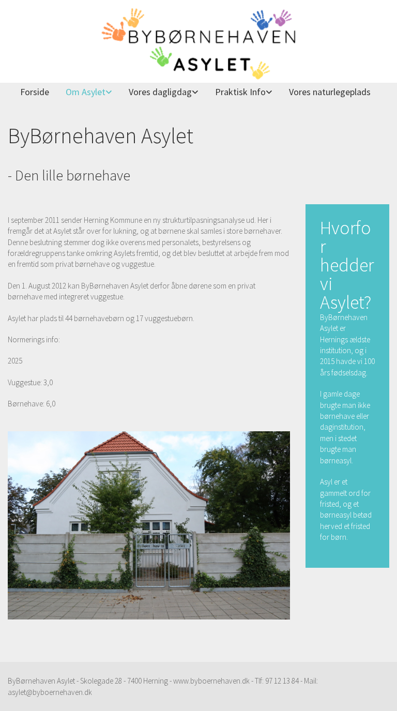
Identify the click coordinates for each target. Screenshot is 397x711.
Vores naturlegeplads (330, 92)
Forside (34, 92)
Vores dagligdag (160, 92)
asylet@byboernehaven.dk (50, 692)
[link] (84, 92)
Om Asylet (85, 92)
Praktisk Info (240, 92)
